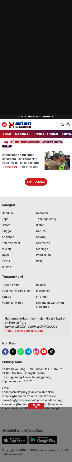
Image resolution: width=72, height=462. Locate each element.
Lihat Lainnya (36, 181)
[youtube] (43, 351)
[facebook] (5, 351)
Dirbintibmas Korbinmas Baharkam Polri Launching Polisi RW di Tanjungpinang (20, 159)
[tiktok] (51, 351)
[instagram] (36, 351)
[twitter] (13, 351)
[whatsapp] (20, 351)
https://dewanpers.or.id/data (24, 330)
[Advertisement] (29, 58)
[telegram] (28, 351)
